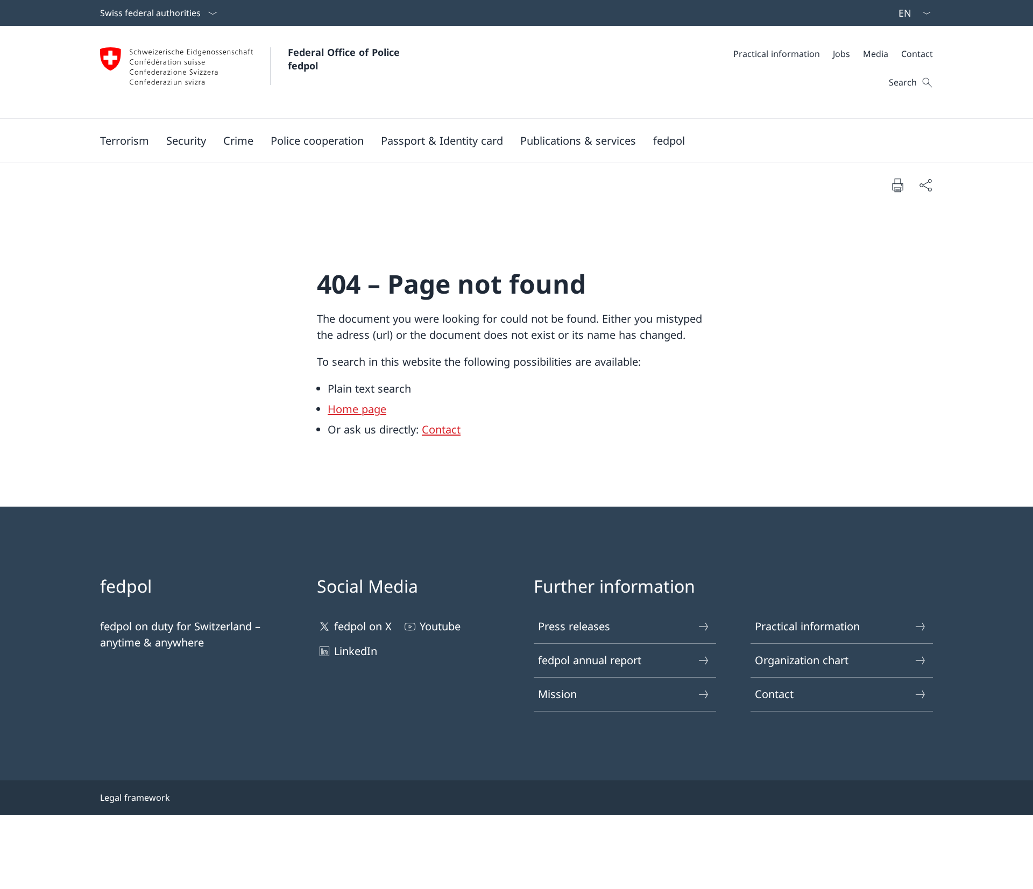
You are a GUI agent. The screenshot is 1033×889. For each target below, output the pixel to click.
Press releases (574, 626)
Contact (441, 429)
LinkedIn (355, 651)
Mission (557, 694)
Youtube (440, 626)
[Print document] (897, 185)
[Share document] (925, 185)
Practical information (807, 626)
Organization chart (801, 660)
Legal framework (135, 797)
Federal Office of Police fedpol (345, 59)
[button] (124, 140)
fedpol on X (363, 626)
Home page (357, 409)
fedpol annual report (589, 660)
